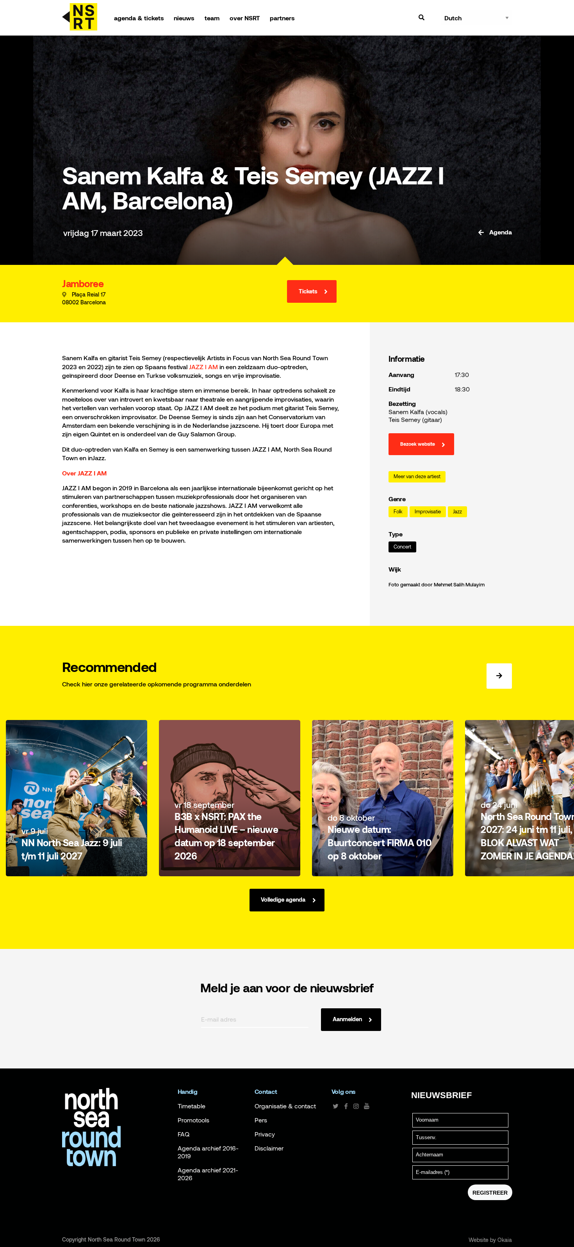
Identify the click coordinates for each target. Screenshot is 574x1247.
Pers (261, 1120)
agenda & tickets (139, 17)
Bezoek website (417, 444)
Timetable (191, 1105)
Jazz (457, 512)
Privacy (265, 1134)
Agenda (500, 232)
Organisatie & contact (285, 1105)
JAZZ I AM (203, 366)
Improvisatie (428, 512)
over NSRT (245, 17)
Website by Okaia (490, 1240)
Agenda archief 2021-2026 (208, 1174)
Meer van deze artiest (417, 476)
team (212, 17)
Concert (402, 547)
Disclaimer (269, 1148)
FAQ (183, 1134)
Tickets (308, 291)
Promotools (193, 1120)
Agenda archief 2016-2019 (208, 1152)
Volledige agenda (283, 899)
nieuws (184, 17)
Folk (398, 512)
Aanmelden (347, 1019)
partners (282, 17)
